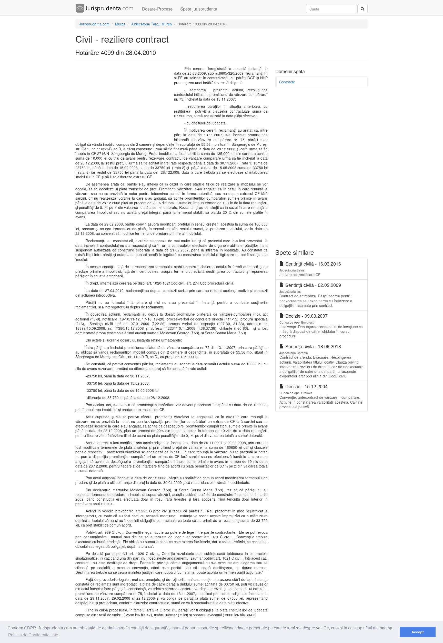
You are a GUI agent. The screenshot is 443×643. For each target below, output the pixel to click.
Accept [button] (417, 632)
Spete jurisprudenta (198, 9)
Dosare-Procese (157, 9)
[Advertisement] (123, 103)
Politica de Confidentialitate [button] (33, 635)
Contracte (287, 81)
